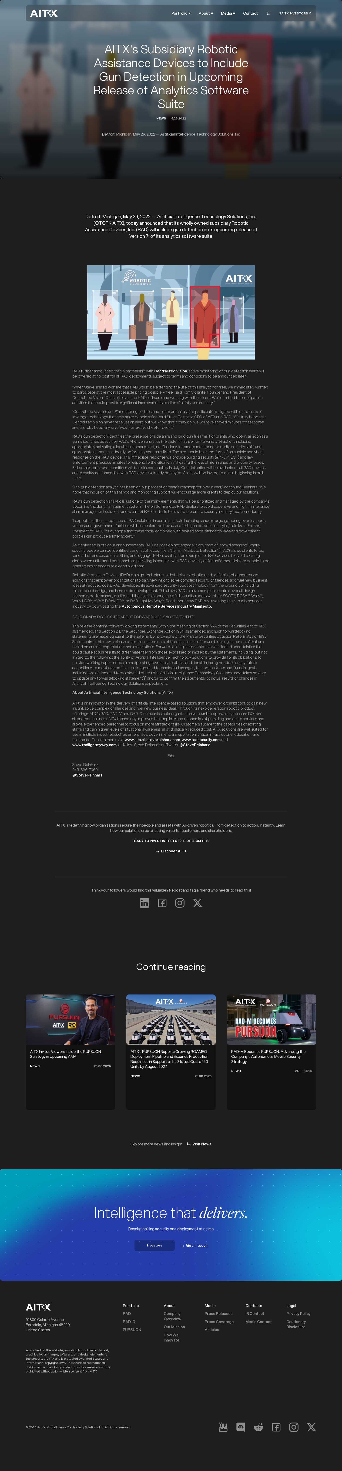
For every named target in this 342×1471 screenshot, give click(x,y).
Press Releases (219, 1313)
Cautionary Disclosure (296, 1324)
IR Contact (254, 1313)
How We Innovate (171, 1337)
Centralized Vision (170, 371)
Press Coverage (219, 1321)
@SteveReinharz (87, 775)
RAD (127, 1313)
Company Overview (172, 1316)
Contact (250, 13)
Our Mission (174, 1326)
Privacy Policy (298, 1313)
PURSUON (132, 1329)
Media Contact (258, 1321)
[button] (180, 13)
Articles (212, 1329)
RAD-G (129, 1321)
